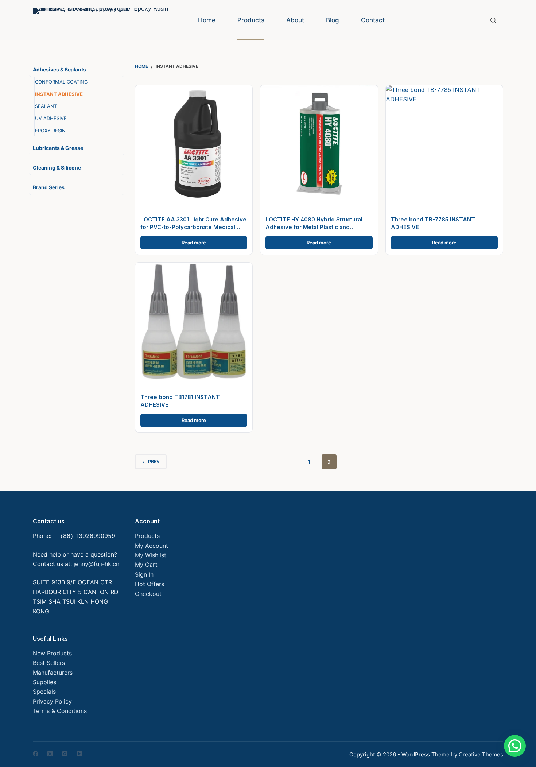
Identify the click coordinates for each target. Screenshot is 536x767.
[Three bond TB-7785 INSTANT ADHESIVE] (444, 143)
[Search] (493, 20)
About (295, 20)
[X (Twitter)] (50, 753)
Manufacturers (53, 672)
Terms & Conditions (60, 710)
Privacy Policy (52, 701)
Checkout (148, 593)
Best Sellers (49, 662)
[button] (515, 746)
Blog (332, 20)
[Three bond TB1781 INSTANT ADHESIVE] (193, 321)
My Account (151, 545)
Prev (154, 461)
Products (250, 20)
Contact (373, 20)
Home (206, 20)
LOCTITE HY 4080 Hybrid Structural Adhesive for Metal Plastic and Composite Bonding (313, 227)
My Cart (146, 564)
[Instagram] (64, 753)
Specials (44, 691)
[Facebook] (35, 753)
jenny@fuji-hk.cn (96, 563)
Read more (194, 242)
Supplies (44, 682)
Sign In (144, 574)
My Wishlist (150, 555)
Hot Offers (149, 584)
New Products (52, 653)
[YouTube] (79, 753)
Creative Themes (481, 754)
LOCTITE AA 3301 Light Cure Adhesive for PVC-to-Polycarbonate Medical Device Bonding (193, 227)
